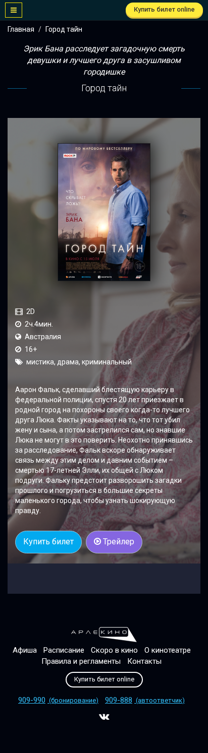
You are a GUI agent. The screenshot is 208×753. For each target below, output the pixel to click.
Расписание (63, 650)
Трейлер (117, 541)
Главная (21, 29)
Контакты (144, 661)
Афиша (25, 650)
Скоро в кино (114, 650)
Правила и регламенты (81, 661)
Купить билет (48, 541)
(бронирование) (58, 700)
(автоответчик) (145, 700)
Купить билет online (164, 9)
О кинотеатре (167, 650)
